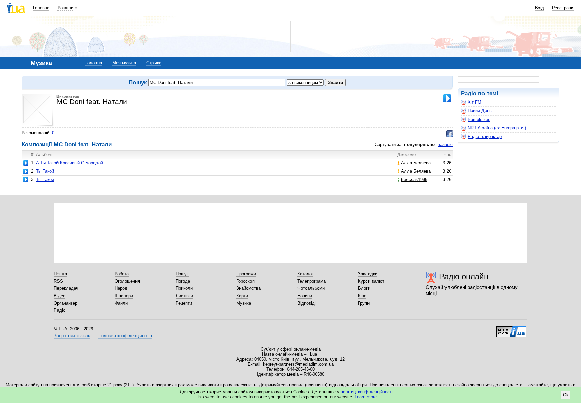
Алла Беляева (416, 162)
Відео (59, 295)
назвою (445, 144)
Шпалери (124, 295)
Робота (122, 273)
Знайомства (248, 288)
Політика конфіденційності (125, 335)
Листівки (184, 295)
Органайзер (65, 303)
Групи (364, 303)
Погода (183, 281)
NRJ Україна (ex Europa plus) (497, 127)
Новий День (480, 110)
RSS (58, 281)
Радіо (468, 93)
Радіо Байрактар (485, 136)
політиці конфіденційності (367, 391)
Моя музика (124, 62)
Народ (121, 288)
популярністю (419, 144)
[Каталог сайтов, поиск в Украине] (511, 329)
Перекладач (66, 288)
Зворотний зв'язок (72, 335)
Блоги (364, 288)
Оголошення (127, 281)
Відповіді (306, 303)
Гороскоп (245, 281)
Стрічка (153, 62)
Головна (41, 7)
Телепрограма (311, 281)
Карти (242, 295)
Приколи (184, 288)
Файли (121, 303)
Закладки (367, 273)
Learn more (366, 396)
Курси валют (371, 281)
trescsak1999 (414, 179)
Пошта (60, 273)
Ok (566, 394)
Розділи (65, 7)
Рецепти (184, 303)
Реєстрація (563, 7)
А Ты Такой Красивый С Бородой (69, 162)
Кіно (362, 295)
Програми (246, 273)
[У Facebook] (449, 133)
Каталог (305, 273)
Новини (304, 295)
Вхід (539, 7)
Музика (243, 303)
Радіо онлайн (463, 276)
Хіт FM (474, 102)
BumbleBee (479, 119)
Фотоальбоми (311, 288)
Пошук (182, 273)
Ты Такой (45, 171)
